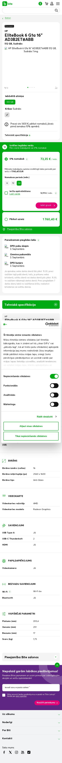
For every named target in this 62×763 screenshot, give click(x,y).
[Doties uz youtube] (23, 752)
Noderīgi (7, 722)
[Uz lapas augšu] (57, 665)
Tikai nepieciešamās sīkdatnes (31, 436)
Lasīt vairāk (14, 194)
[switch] (54, 385)
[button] (42, 3)
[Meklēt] (56, 10)
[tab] (31, 181)
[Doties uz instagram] (16, 752)
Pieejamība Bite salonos (19, 229)
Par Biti (6, 730)
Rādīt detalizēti (45, 416)
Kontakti (7, 738)
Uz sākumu (8, 714)
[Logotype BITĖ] (7, 3)
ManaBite (52, 3)
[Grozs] (46, 3)
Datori (8, 18)
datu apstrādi (21, 696)
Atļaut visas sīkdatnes (31, 426)
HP (6, 31)
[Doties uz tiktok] (29, 752)
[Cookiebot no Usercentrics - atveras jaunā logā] (45, 324)
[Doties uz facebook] (4, 752)
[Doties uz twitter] (10, 752)
